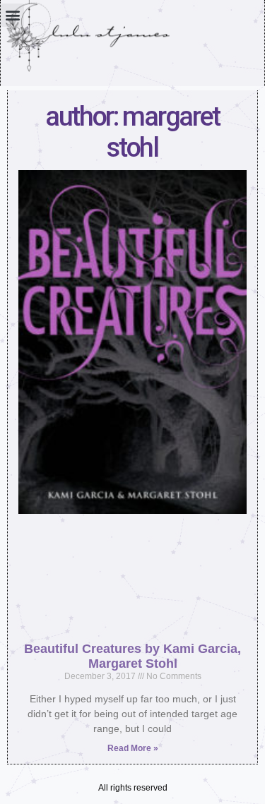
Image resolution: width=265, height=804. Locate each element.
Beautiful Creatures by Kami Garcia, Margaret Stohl (132, 656)
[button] (12, 15)
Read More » (132, 748)
